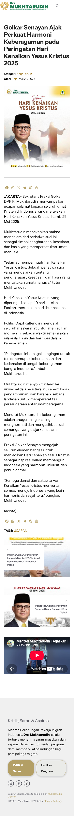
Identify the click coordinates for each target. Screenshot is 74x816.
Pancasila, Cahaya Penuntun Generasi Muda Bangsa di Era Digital (51, 609)
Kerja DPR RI (25, 74)
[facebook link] (19, 783)
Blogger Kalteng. (53, 800)
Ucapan (20, 531)
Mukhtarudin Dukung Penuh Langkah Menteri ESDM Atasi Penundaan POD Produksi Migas (23, 559)
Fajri (14, 79)
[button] (57, 6)
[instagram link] (11, 783)
